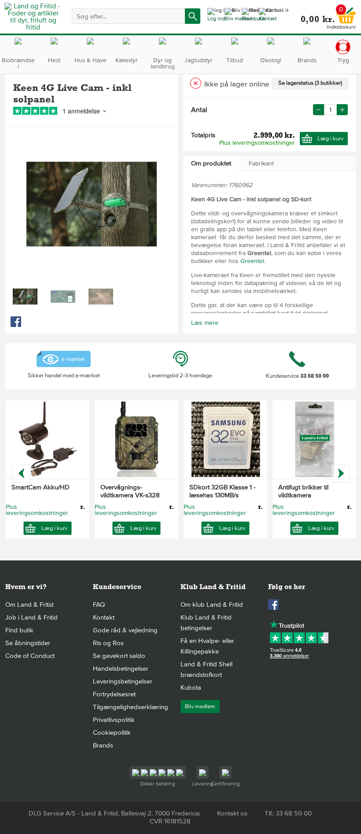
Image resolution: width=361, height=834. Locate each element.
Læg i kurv (330, 138)
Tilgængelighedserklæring (130, 707)
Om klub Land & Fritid (211, 605)
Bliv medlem (200, 706)
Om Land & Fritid (29, 605)
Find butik (19, 630)
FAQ (99, 605)
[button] (342, 109)
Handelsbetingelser (120, 668)
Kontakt (103, 617)
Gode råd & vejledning (125, 630)
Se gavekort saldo (119, 656)
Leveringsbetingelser (122, 681)
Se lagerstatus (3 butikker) (310, 82)
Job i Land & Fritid (31, 617)
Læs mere (204, 323)
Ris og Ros (108, 643)
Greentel (252, 261)
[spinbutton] (330, 109)
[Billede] (25, 296)
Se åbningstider (27, 643)
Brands (103, 745)
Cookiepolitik (112, 732)
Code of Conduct (30, 656)
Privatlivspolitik (114, 720)
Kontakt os (232, 813)
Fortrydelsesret (114, 694)
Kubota (190, 687)
